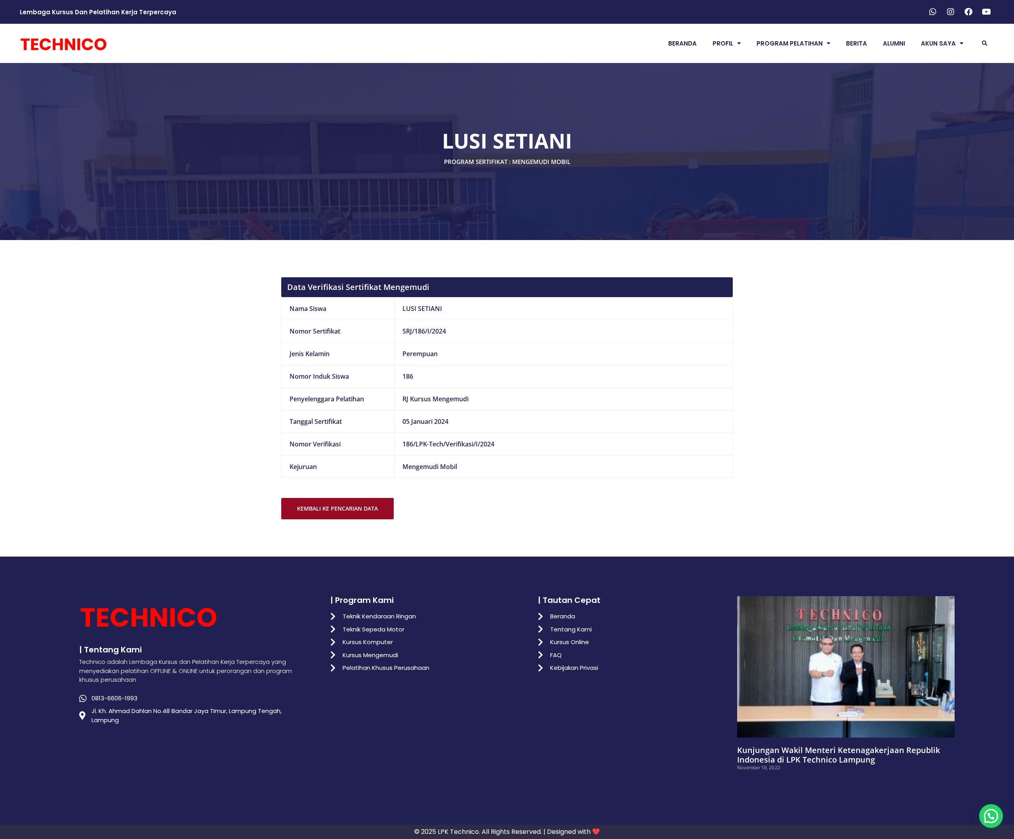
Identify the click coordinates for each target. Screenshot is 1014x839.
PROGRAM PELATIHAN (790, 43)
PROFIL (723, 43)
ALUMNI (894, 43)
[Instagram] (951, 12)
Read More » (751, 781)
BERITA (856, 43)
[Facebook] (968, 12)
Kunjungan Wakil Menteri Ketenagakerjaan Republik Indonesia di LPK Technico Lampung (838, 755)
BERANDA (682, 43)
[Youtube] (986, 12)
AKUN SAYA (938, 43)
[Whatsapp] (933, 12)
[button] (984, 43)
